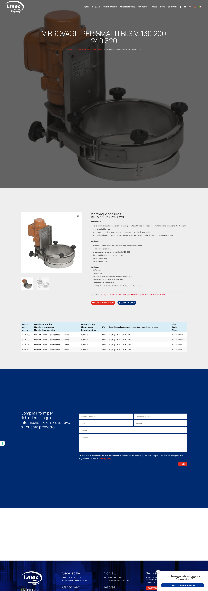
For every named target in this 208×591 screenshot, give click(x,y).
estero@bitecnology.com (119, 580)
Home (70, 49)
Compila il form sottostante (183, 585)
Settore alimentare (109, 295)
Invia (182, 464)
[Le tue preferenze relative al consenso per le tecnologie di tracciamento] (2, 443)
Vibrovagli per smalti (93, 49)
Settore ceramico (127, 295)
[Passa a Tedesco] (195, 10)
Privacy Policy (105, 458)
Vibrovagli (78, 49)
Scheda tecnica (128, 303)
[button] (78, 216)
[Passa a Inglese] (190, 10)
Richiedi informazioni (104, 303)
